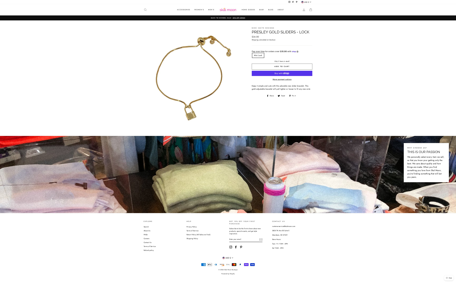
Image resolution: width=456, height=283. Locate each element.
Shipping (255, 40)
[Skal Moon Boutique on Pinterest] (241, 247)
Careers (146, 238)
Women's (199, 10)
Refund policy (149, 250)
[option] (228, 18)
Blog (270, 10)
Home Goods (248, 10)
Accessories (183, 10)
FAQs (146, 234)
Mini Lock (258, 55)
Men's (211, 10)
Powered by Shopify (228, 274)
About (281, 10)
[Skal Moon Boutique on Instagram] (230, 247)
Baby (261, 10)
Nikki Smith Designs (263, 28)
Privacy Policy (192, 227)
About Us (147, 230)
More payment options (282, 79)
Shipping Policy (192, 238)
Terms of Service (150, 246)
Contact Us (147, 242)
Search (146, 227)
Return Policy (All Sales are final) (198, 234)
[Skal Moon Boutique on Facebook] (235, 247)
